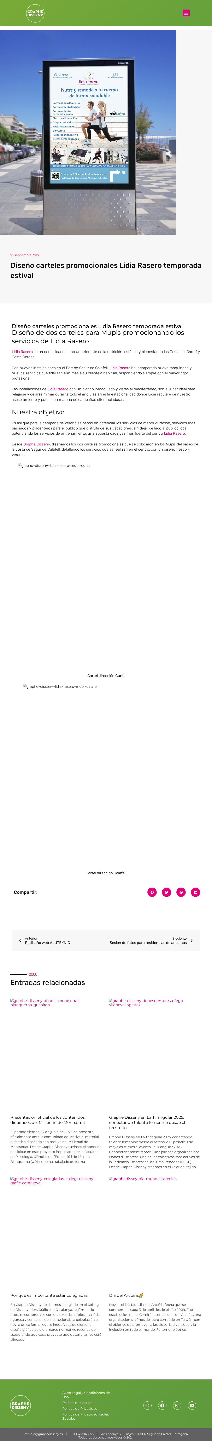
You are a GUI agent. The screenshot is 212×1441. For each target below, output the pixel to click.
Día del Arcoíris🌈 (126, 1295)
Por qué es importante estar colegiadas (49, 1295)
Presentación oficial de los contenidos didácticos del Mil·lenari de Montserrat (47, 1120)
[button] (186, 13)
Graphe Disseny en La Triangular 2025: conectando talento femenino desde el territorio (147, 1122)
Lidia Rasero (120, 368)
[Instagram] (177, 1405)
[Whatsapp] (147, 1405)
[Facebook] (162, 1405)
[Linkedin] (192, 1405)
